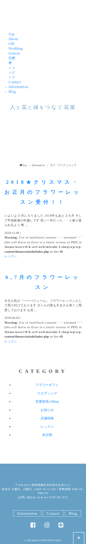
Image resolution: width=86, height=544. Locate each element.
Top (11, 34)
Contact (14, 81)
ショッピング (11, 72)
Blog (12, 91)
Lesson (14, 53)
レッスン (10, 256)
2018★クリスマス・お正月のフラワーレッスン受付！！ (43, 192)
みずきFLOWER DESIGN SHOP (43, 473)
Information (18, 86)
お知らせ (47, 410)
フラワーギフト (47, 385)
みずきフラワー (43, 13)
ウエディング (47, 393)
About (13, 38)
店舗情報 (47, 418)
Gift (11, 43)
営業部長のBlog (47, 401)
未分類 (47, 435)
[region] (43, 140)
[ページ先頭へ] (78, 538)
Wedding (15, 48)
